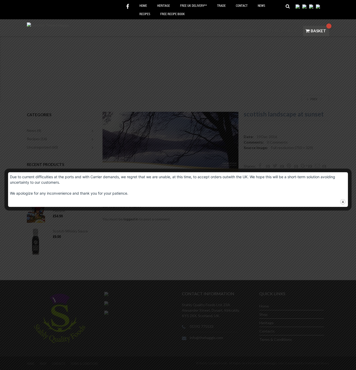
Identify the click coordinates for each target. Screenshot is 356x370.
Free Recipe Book (281, 31)
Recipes (144, 14)
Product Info (244, 31)
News (261, 5)
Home (143, 5)
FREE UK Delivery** (193, 5)
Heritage (163, 5)
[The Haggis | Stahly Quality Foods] (48, 24)
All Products (170, 31)
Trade (221, 5)
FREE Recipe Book (172, 14)
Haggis (198, 31)
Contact (242, 5)
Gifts (219, 31)
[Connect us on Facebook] (127, 6)
